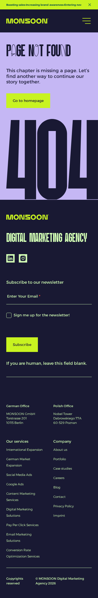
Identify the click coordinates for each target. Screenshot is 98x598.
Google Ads (15, 484)
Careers (58, 478)
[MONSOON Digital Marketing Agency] (27, 21)
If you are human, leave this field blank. (46, 363)
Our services (17, 441)
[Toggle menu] (86, 21)
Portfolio (59, 459)
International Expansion (24, 450)
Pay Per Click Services (22, 525)
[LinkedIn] (10, 258)
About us (60, 450)
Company (62, 441)
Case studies (62, 468)
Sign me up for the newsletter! (41, 315)
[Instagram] (23, 258)
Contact (59, 497)
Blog (56, 487)
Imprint (59, 515)
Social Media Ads (19, 475)
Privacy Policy (63, 506)
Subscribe (22, 344)
